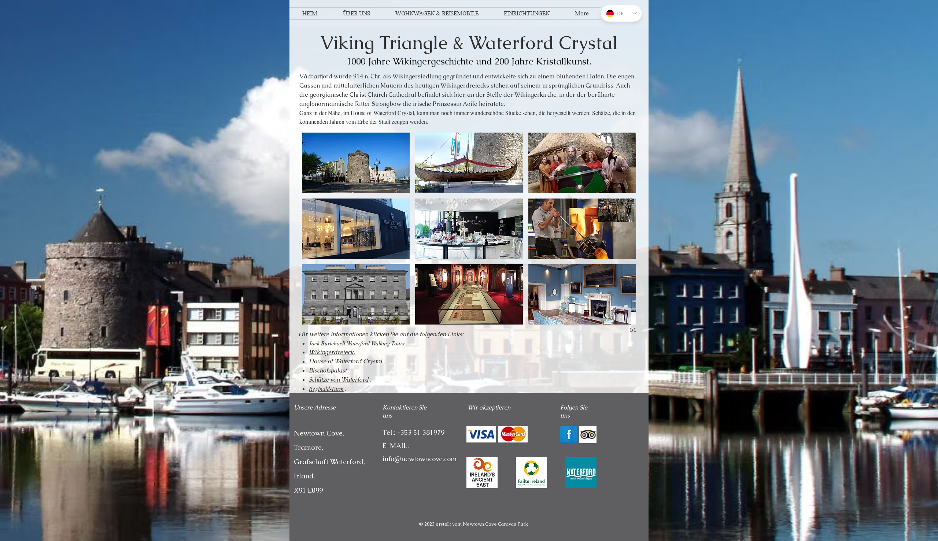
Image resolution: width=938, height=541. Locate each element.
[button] (356, 163)
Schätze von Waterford (339, 379)
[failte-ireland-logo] (531, 472)
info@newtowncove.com (420, 459)
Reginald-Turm (326, 388)
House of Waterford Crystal (345, 361)
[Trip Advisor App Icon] (588, 434)
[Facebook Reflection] (568, 434)
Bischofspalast (328, 370)
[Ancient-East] (482, 472)
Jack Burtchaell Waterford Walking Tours (357, 343)
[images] (581, 472)
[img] (481, 434)
